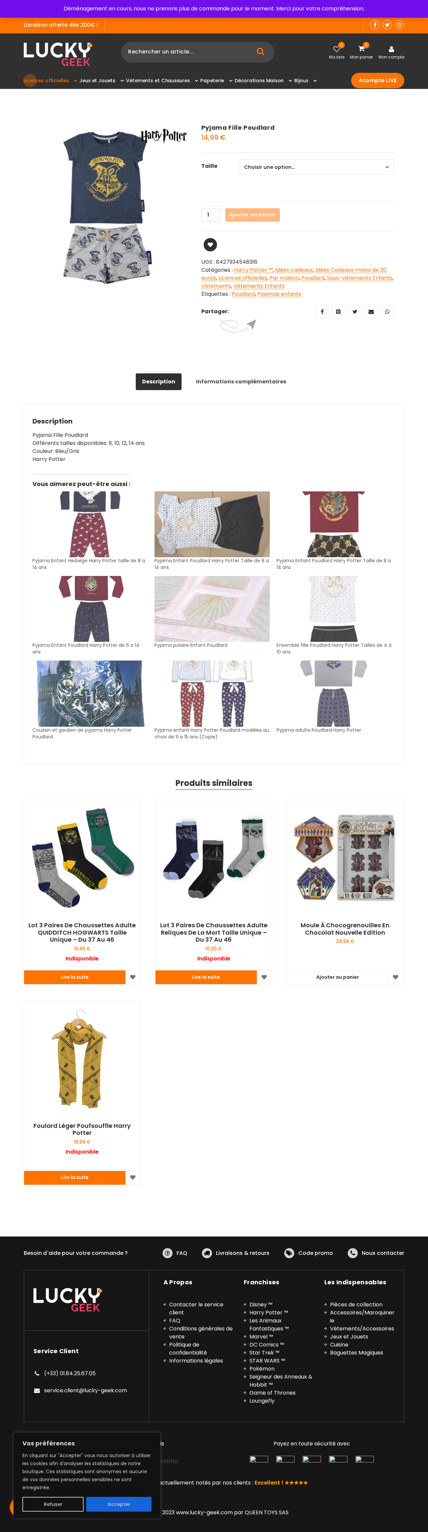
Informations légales (196, 1361)
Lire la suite (75, 977)
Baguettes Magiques (356, 1353)
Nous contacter (383, 1253)
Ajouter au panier (253, 214)
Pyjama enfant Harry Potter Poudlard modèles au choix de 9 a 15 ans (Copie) (211, 733)
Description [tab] (158, 381)
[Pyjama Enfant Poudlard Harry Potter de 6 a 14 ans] (90, 609)
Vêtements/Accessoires (362, 1328)
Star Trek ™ (264, 1353)
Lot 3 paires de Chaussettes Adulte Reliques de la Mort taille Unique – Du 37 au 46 (214, 932)
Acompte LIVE (378, 80)
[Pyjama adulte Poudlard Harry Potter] (334, 693)
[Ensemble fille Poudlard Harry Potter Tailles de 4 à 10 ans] (334, 609)
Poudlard (313, 278)
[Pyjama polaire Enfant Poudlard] (212, 609)
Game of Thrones (272, 1393)
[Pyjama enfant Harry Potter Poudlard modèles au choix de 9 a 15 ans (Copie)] (212, 693)
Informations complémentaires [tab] (241, 381)
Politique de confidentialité (188, 1349)
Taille (209, 166)
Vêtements (216, 286)
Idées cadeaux (294, 270)
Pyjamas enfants (279, 294)
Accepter (119, 1504)
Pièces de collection (356, 1304)
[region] (86, 1475)
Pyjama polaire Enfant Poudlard (190, 645)
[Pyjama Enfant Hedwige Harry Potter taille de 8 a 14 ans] (90, 524)
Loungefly (262, 1401)
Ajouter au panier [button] (337, 977)
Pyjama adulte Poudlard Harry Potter (319, 730)
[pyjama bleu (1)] (107, 207)
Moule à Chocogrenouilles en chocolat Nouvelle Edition (345, 929)
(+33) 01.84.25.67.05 (70, 1373)
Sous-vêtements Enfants (360, 278)
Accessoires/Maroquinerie (362, 1316)
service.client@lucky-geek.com (85, 1390)
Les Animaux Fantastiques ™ (269, 1324)
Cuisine (339, 1344)
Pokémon (262, 1369)
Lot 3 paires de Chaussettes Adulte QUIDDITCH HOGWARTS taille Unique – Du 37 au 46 (82, 932)
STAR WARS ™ (267, 1361)
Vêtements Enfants (259, 286)
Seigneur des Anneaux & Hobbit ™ (280, 1381)
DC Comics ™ (266, 1344)
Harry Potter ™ (253, 270)
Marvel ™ (261, 1336)
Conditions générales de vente (201, 1332)
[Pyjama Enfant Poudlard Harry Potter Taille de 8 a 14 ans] (212, 524)
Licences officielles (242, 278)
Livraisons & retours (243, 1253)
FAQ (182, 1253)
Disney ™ (261, 1304)
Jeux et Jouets (349, 1336)
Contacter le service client (196, 1308)
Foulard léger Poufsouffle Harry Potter (82, 1129)
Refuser (53, 1504)
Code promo (315, 1253)
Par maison (284, 278)
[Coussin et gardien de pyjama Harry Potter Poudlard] (90, 693)
